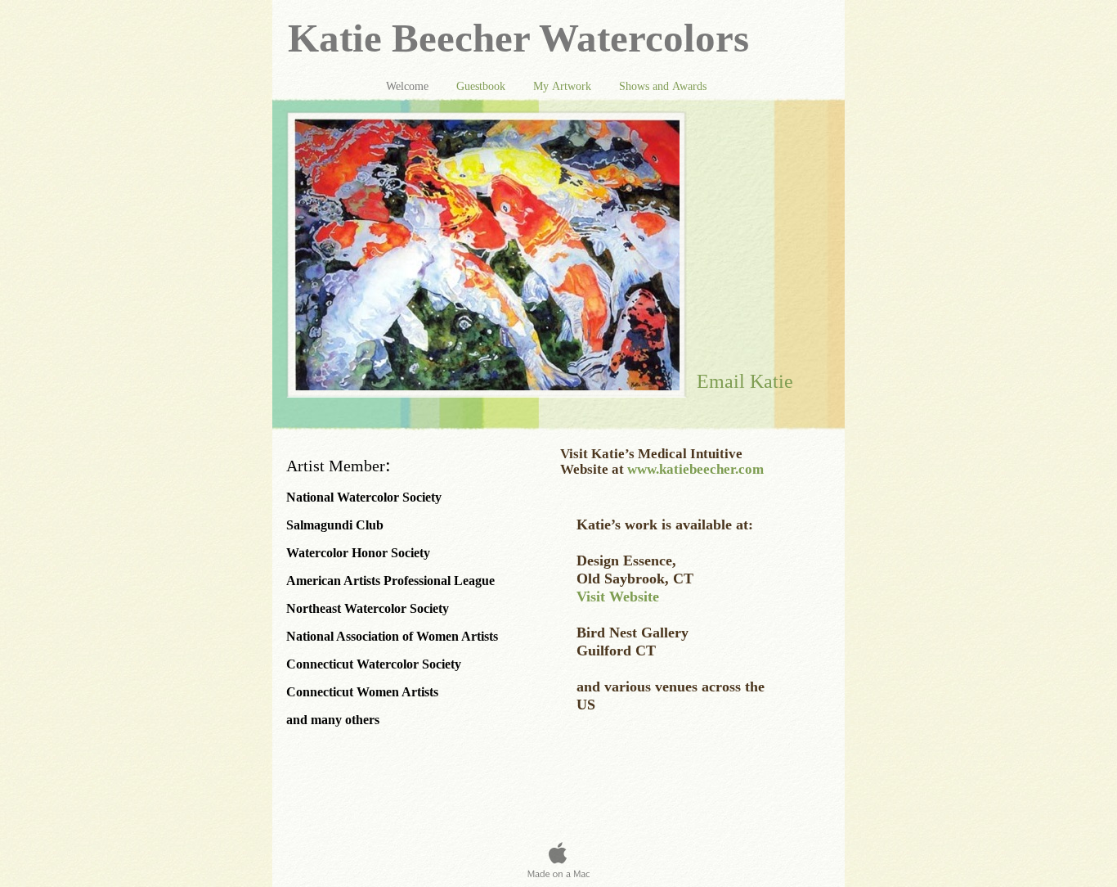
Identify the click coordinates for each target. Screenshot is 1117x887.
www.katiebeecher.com (695, 469)
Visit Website (617, 596)
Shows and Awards (663, 85)
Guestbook (482, 85)
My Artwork (563, 85)
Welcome (409, 85)
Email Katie (745, 381)
